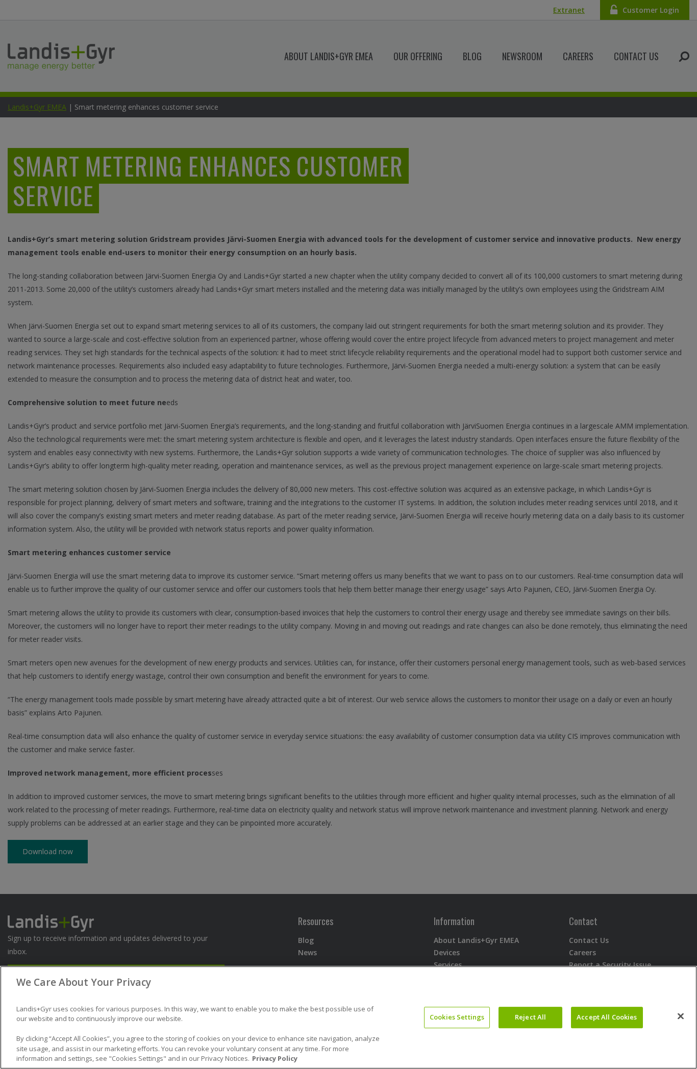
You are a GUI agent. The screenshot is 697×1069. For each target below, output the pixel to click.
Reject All (530, 1017)
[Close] (680, 1016)
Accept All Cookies (607, 1017)
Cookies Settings (457, 1017)
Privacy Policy (274, 1058)
